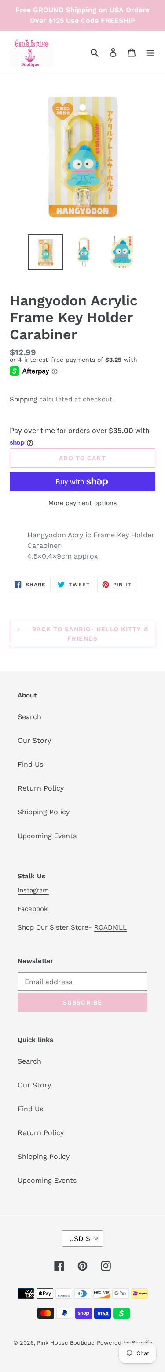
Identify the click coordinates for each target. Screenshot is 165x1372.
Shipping (23, 399)
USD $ (79, 1238)
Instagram (33, 890)
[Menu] (150, 52)
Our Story (34, 740)
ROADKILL (110, 927)
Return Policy (41, 788)
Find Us (30, 764)
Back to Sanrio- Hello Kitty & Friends (89, 634)
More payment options (82, 502)
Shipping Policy (44, 812)
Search (29, 716)
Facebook (33, 909)
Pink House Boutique (66, 1342)
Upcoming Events (47, 836)
